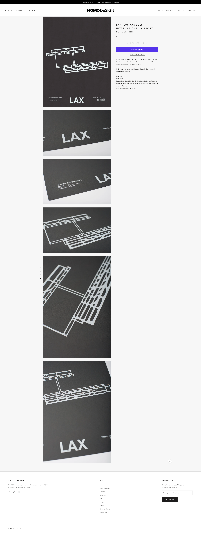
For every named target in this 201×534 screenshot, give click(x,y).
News (32, 10)
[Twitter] (14, 492)
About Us (103, 495)
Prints (8, 10)
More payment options (137, 55)
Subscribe (170, 499)
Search (180, 10)
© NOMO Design (14, 528)
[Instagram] (18, 492)
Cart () (192, 10)
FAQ (101, 499)
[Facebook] (9, 492)
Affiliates (102, 492)
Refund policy (104, 512)
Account (170, 10)
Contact (102, 506)
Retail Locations (105, 488)
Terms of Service (105, 509)
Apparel (20, 10)
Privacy (102, 502)
